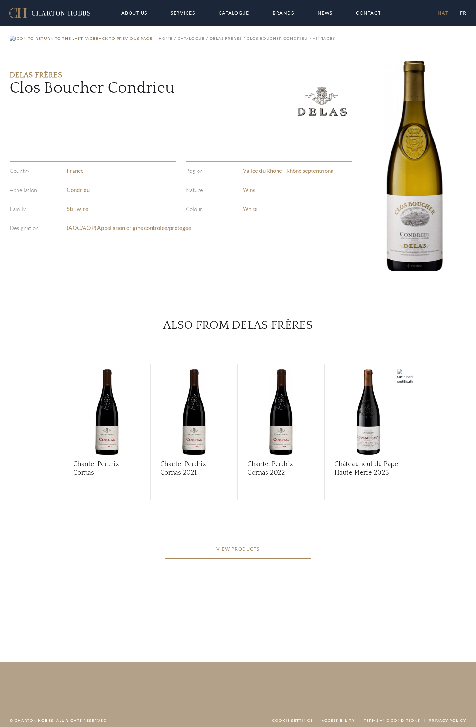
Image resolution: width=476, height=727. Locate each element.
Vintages (324, 38)
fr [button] (463, 13)
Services (183, 13)
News (325, 13)
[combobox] (371, 13)
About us (134, 13)
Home (166, 38)
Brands (283, 13)
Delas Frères (226, 38)
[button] (49, 13)
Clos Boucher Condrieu (277, 38)
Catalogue (234, 13)
